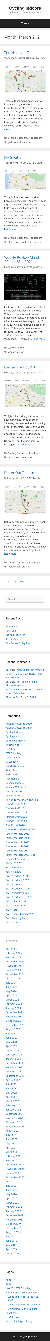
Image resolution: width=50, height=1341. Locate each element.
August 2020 (13, 1181)
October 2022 (13, 1071)
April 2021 (11, 1147)
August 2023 (13, 1029)
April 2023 (11, 1046)
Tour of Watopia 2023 (18, 850)
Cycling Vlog (12, 744)
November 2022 (15, 1067)
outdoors (27, 242)
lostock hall (14, 566)
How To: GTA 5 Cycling (18, 1288)
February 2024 (14, 1003)
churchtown (14, 242)
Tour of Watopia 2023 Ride (20, 854)
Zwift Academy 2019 (17, 876)
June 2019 (11, 1240)
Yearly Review (13, 871)
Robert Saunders (15, 674)
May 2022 (11, 1092)
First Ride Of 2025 (25, 697)
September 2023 (15, 1025)
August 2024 (13, 978)
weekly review (16, 352)
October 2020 (13, 1173)
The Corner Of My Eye (18, 643)
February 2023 (14, 1054)
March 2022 (12, 1101)
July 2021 (11, 1135)
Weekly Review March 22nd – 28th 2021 (22, 259)
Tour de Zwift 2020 (16, 804)
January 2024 (13, 1008)
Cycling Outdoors (17, 137)
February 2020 (14, 1207)
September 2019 (15, 1228)
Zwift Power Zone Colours (22, 1308)
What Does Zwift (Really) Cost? (25, 1304)
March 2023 (12, 1050)
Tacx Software (14, 791)
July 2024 (11, 982)
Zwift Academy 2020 (17, 880)
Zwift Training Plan (16, 918)
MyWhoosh (12, 761)
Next (22, 581)
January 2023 (13, 1059)
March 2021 (12, 1152)
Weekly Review (16, 347)
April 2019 (11, 1249)
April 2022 (11, 1097)
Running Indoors (15, 783)
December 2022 (14, 1063)
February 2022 (14, 1105)
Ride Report (35, 137)
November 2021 (14, 1118)
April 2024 (11, 995)
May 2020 (11, 1194)
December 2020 (15, 1164)
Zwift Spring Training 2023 (20, 914)
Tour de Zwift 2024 (16, 821)
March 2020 (12, 1202)
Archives (10, 1284)
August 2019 (13, 1232)
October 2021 (13, 1122)
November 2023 (15, 1016)
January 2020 (13, 1211)
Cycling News (13, 736)
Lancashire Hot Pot (19, 367)
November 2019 (14, 1219)
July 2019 (11, 1236)
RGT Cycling (12, 774)
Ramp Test (12, 770)
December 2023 (15, 1012)
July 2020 (11, 1185)
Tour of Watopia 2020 (18, 837)
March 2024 (12, 999)
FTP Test (11, 749)
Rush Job (11, 630)
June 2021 (11, 1139)
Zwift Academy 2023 (17, 893)
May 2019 (11, 1245)
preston (26, 142)
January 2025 (13, 957)
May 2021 (11, 1143)
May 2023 (11, 1042)
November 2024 (15, 965)
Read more (10, 229)
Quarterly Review (15, 766)
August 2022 (13, 1080)
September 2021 (15, 1126)
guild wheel (14, 142)
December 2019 (14, 1215)
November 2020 (15, 1169)
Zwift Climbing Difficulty (19, 1321)
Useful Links (12, 1317)
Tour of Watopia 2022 (18, 846)
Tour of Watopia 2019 (17, 833)
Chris (8, 669)
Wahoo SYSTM (14, 863)
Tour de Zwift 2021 (16, 808)
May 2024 (11, 991)
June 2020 (12, 1190)
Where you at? (14, 626)
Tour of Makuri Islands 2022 (21, 829)
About (9, 1279)
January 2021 (13, 1160)
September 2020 (15, 1177)
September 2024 (15, 974)
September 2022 (15, 1075)
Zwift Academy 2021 (17, 884)
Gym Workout (13, 757)
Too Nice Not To (17, 53)
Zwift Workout (13, 922)
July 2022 (11, 1084)
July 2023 (11, 1033)
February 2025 (14, 953)
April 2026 (11, 949)
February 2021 (14, 1156)
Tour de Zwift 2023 (16, 816)
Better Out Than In (19, 473)
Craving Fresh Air (15, 634)
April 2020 (11, 1198)
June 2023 (12, 1037)
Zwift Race (12, 909)
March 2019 (12, 1253)
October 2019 (13, 1223)
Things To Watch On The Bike (22, 799)
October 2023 (13, 1020)
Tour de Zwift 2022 (16, 812)
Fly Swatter (13, 157)
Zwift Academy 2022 (17, 888)
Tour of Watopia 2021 (17, 842)
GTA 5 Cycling (13, 753)
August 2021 (13, 1130)
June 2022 (11, 1088)
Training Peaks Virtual (18, 859)
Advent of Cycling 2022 (19, 728)
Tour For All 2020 (15, 825)
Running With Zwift (16, 787)
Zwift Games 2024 (16, 905)
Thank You (11, 1313)
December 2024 (15, 961)
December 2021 (14, 1113)
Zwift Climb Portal (16, 901)
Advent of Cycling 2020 (19, 723)
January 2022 (13, 1109)
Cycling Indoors (25, 8)
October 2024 (13, 970)
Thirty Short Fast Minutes (29, 669)
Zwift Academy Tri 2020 (19, 897)
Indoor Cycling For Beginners (21, 1292)
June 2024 (12, 987)
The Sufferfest (14, 795)
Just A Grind (12, 639)
